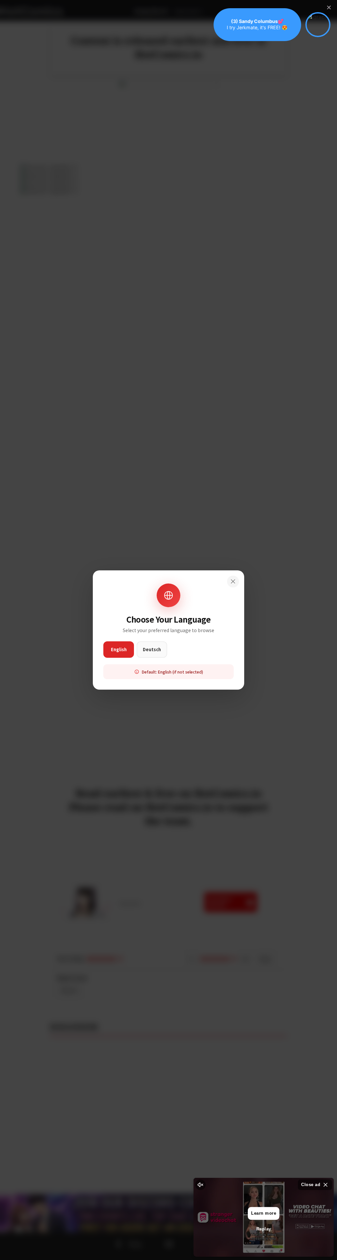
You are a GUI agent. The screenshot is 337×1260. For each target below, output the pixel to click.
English (119, 649)
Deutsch (152, 649)
